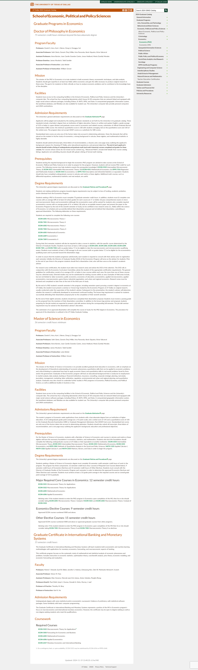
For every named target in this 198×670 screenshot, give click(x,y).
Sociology (141, 62)
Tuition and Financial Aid (145, 88)
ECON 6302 (42, 226)
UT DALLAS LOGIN (161, 2)
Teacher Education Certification (149, 79)
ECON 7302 (42, 229)
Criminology (142, 36)
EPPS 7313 (82, 172)
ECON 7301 (42, 222)
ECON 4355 (60, 172)
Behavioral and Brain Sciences (148, 26)
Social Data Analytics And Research (150, 59)
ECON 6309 (42, 236)
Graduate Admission (92, 117)
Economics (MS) (145, 45)
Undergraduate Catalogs (124, 2)
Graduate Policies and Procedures (95, 187)
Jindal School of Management (148, 73)
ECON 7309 (42, 239)
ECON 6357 (42, 643)
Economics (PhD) (145, 42)
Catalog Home (106, 2)
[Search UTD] (166, 10)
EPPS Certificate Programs (147, 65)
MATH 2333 (66, 449)
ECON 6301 (42, 219)
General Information (144, 17)
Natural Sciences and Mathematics (150, 76)
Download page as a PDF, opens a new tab (123, 10)
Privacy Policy (99, 667)
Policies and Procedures (145, 91)
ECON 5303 (42, 633)
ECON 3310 (102, 167)
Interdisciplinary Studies (146, 71)
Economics (142, 39)
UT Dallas (84, 667)
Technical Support (110, 667)
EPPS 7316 (117, 169)
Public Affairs (143, 53)
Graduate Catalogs (144, 2)
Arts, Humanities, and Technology (149, 23)
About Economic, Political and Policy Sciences (151, 32)
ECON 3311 (48, 169)
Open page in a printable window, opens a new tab (129, 10)
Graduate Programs (143, 20)
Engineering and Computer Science (150, 68)
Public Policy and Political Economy (151, 56)
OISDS (91, 667)
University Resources (144, 93)
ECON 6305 (42, 232)
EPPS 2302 (53, 446)
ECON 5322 (42, 487)
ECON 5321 (42, 484)
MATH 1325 (110, 446)
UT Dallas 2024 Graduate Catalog (83, 10)
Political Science (144, 51)
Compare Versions (131, 10)
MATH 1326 (40, 449)
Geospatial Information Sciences (149, 48)
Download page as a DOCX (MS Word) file (126, 10)
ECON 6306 (42, 494)
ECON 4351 (86, 169)
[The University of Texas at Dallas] (50, 4)
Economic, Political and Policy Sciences (151, 29)
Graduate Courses (143, 82)
